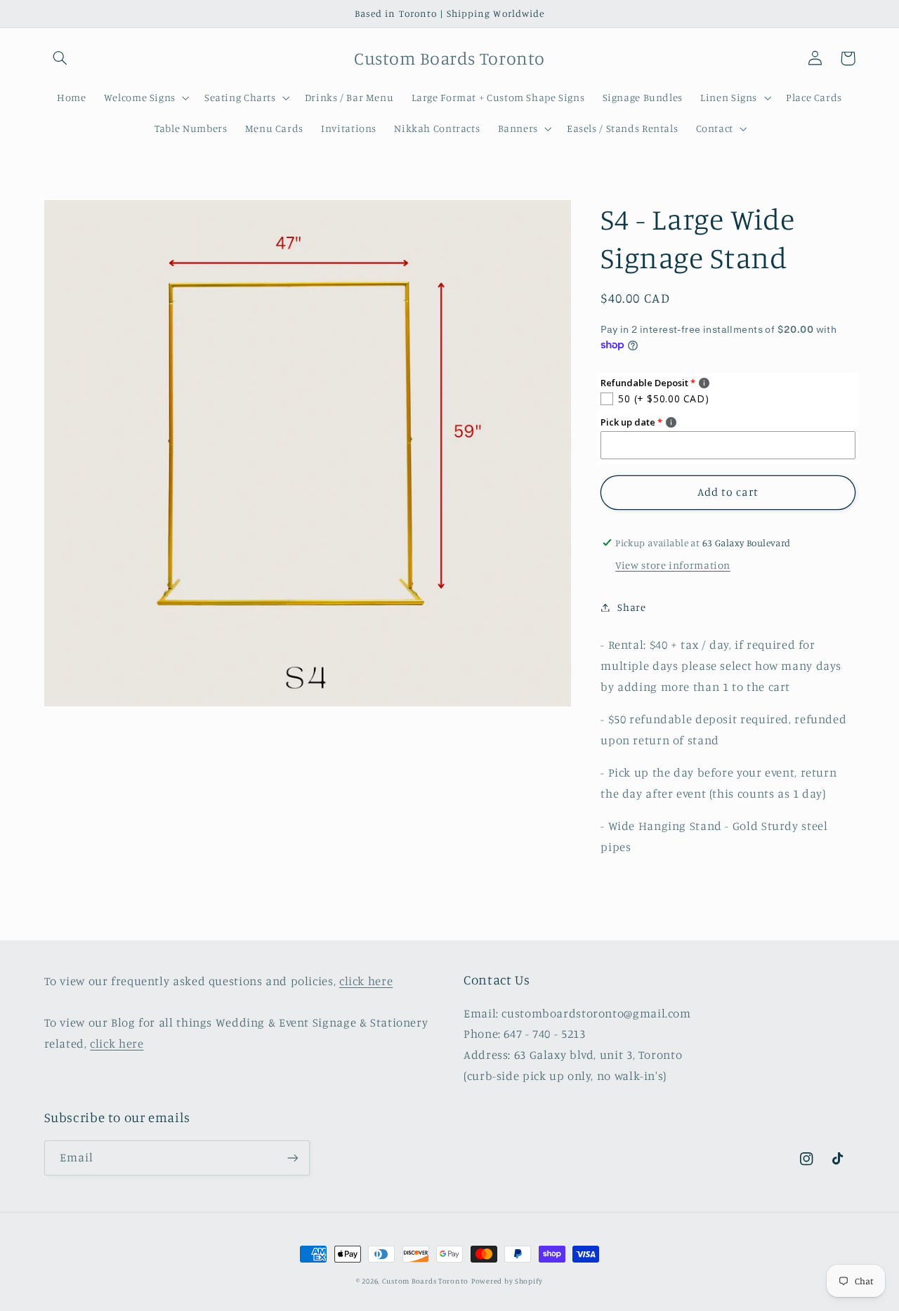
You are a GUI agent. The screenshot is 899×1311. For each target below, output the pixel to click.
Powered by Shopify (507, 1281)
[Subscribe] (292, 1157)
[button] (60, 58)
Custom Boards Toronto (425, 1281)
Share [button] (631, 607)
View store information (672, 564)
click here (366, 981)
